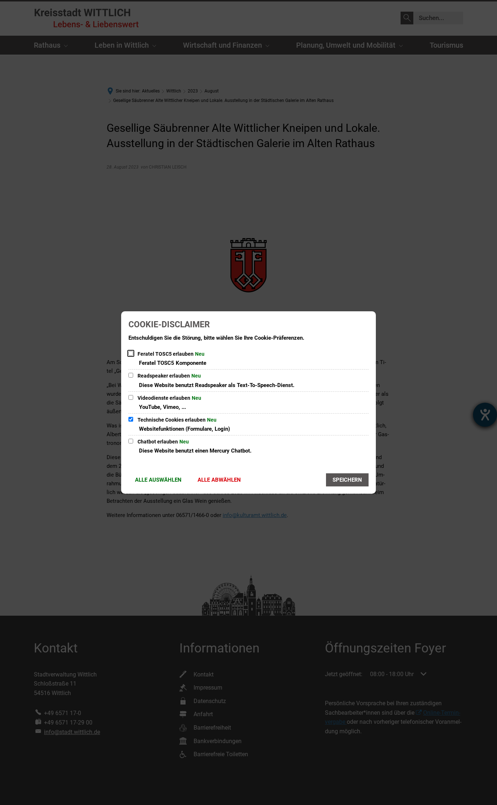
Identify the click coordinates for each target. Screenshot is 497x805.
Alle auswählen (158, 480)
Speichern (347, 480)
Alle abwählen (219, 480)
